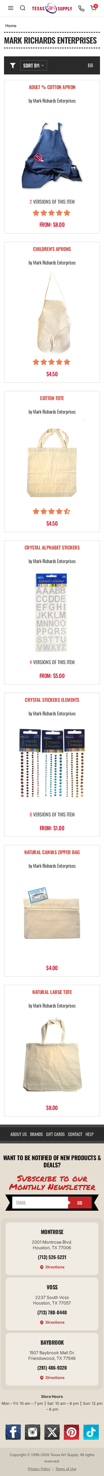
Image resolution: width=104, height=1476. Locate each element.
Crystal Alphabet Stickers (52, 548)
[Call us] (81, 8)
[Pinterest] (71, 1438)
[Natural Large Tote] (52, 1057)
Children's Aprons (52, 249)
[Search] (22, 8)
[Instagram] (32, 1438)
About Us (18, 1134)
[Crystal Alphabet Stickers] (52, 612)
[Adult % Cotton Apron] (52, 152)
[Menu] (10, 8)
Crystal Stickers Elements (52, 700)
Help (90, 1134)
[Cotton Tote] (52, 463)
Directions (55, 1267)
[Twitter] (52, 1438)
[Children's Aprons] (52, 313)
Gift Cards (55, 1134)
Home (11, 25)
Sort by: (31, 65)
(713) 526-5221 (52, 1256)
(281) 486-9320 (52, 1367)
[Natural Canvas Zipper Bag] (52, 917)
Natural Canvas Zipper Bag (52, 852)
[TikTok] (91, 1438)
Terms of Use (65, 1469)
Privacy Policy (39, 1469)
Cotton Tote (52, 398)
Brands (36, 1134)
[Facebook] (13, 1438)
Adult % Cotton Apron (52, 87)
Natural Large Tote (52, 992)
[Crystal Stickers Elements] (52, 765)
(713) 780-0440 (52, 1312)
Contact (75, 1134)
